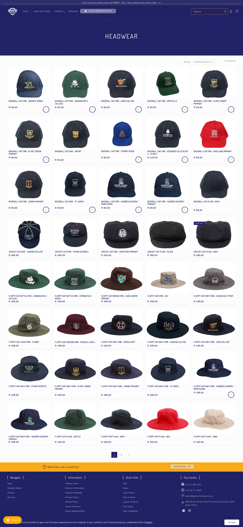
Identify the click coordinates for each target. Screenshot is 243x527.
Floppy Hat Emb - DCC (157, 296)
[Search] (225, 11)
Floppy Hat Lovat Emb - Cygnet (24, 342)
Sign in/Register (130, 511)
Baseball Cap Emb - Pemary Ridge (117, 151)
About (126, 488)
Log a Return (129, 492)
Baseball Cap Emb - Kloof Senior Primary (25, 152)
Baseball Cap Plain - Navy (207, 201)
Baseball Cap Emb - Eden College (117, 101)
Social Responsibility (75, 511)
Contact (11, 492)
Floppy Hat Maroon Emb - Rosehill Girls (75, 342)
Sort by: (187, 62)
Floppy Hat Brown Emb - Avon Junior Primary (119, 297)
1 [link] (114, 455)
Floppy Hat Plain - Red (158, 436)
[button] (26, 11)
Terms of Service (72, 506)
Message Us (180, 466)
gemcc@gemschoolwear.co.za (199, 496)
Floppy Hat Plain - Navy (113, 436)
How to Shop (129, 497)
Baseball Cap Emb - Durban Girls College (71, 102)
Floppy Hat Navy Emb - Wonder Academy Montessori (213, 387)
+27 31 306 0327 (193, 484)
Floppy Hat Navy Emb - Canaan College (166, 342)
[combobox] (209, 11)
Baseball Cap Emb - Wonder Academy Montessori (119, 202)
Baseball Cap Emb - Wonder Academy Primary (165, 202)
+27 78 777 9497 (193, 490)
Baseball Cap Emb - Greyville (162, 101)
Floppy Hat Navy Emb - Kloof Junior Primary (73, 387)
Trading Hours (71, 483)
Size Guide (128, 506)
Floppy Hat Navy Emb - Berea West (118, 342)
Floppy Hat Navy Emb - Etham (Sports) (27, 386)
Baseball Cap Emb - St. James (69, 201)
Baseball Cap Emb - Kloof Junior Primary (210, 102)
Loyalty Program (130, 502)
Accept (231, 522)
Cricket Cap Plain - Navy (206, 251)
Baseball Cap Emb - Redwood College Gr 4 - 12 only (167, 152)
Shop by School (14, 488)
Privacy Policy (71, 497)
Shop (9, 483)
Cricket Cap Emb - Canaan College (26, 251)
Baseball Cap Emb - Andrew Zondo (26, 101)
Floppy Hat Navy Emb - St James (163, 386)
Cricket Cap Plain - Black (160, 251)
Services (11, 497)
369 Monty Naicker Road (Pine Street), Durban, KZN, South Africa (210, 503)
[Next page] (129, 455)
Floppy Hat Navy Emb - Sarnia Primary (120, 386)
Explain (148, 522)
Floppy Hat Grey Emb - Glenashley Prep (213, 296)
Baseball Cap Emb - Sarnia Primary (26, 201)
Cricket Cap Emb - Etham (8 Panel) (72, 251)
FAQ (125, 483)
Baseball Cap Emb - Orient (68, 151)
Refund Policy (71, 502)
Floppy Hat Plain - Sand (205, 436)
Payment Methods (73, 492)
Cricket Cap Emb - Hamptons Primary (119, 251)
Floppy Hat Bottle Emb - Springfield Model (73, 297)
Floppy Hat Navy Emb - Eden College (212, 342)
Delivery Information (74, 488)
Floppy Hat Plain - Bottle (68, 436)
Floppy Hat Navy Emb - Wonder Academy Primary (28, 437)
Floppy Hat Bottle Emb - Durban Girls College (28, 297)
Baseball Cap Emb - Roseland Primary (213, 151)
